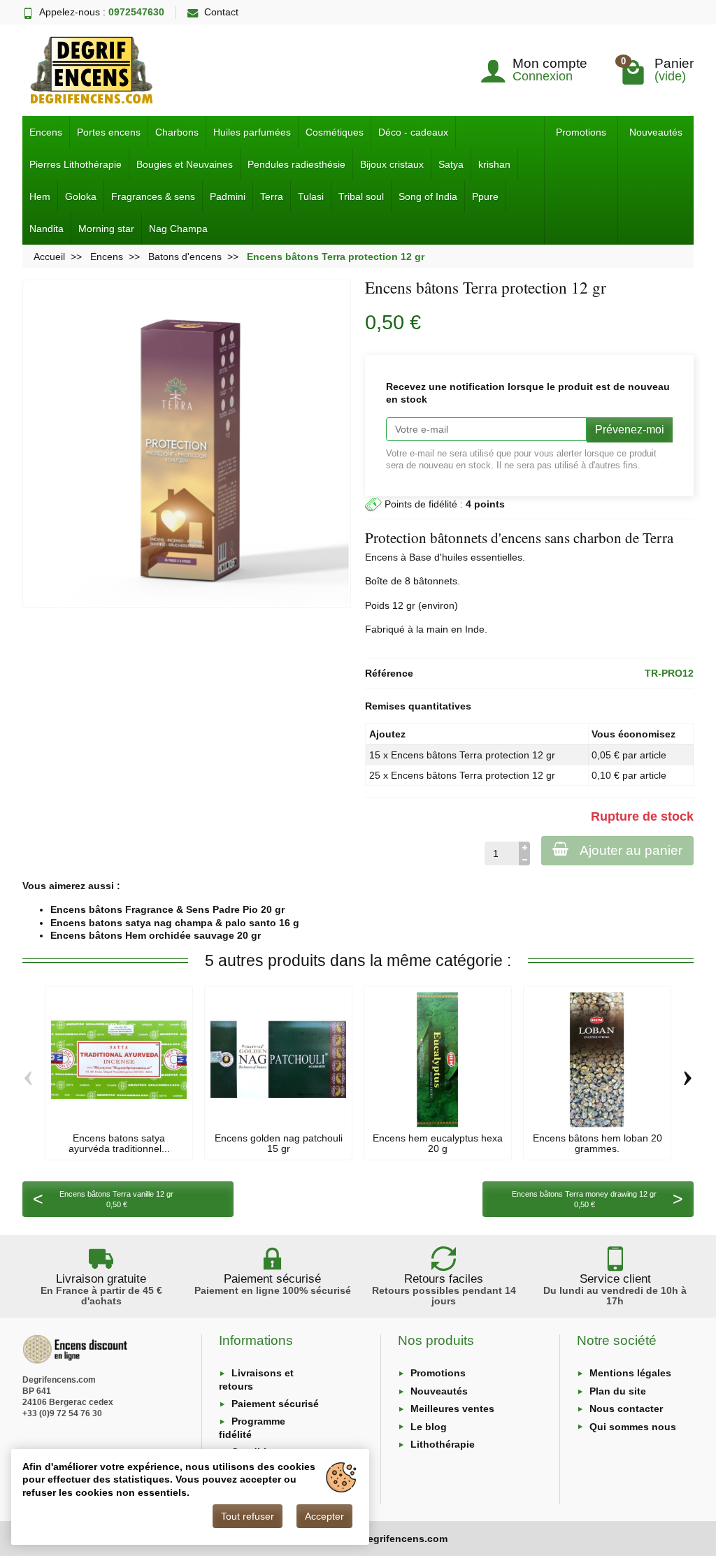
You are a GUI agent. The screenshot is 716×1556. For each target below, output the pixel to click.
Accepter (324, 1516)
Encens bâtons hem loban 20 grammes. (597, 1142)
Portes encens (109, 132)
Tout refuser (247, 1516)
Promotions (581, 132)
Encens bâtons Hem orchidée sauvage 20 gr (155, 935)
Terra (271, 196)
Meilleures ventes (452, 1408)
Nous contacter (626, 1408)
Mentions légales (630, 1372)
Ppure (485, 196)
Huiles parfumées (252, 132)
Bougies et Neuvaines (184, 164)
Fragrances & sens (153, 196)
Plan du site (617, 1391)
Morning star (106, 228)
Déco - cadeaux (413, 132)
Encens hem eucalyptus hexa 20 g (438, 1142)
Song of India (428, 196)
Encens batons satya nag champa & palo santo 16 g (174, 922)
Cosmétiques (335, 132)
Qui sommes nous (632, 1426)
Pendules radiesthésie (296, 164)
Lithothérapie (442, 1444)
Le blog (428, 1426)
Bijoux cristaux (392, 164)
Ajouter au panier (631, 850)
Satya (451, 164)
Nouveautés (655, 132)
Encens (45, 132)
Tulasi (311, 196)
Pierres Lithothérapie (75, 164)
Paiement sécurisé (275, 1403)
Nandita (46, 228)
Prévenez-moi (629, 429)
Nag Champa (178, 228)
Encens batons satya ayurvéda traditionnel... (119, 1142)
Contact (221, 11)
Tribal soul (361, 196)
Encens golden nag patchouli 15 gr (279, 1142)
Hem (39, 196)
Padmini (227, 196)
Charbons (177, 132)
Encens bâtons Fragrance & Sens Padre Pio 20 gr (167, 909)
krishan (494, 164)
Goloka (80, 196)
